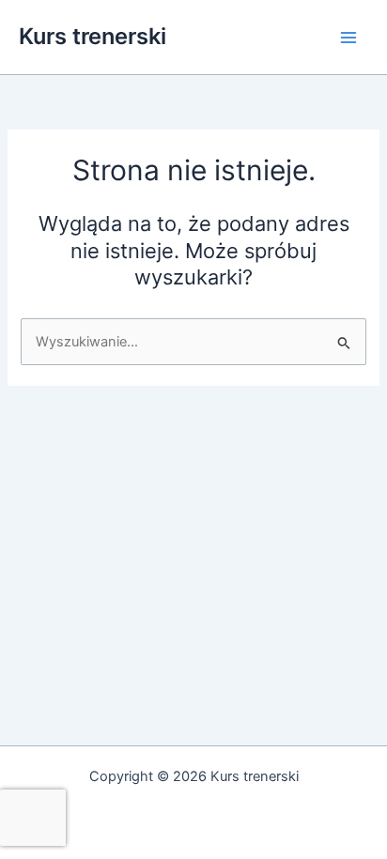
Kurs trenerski (92, 36)
